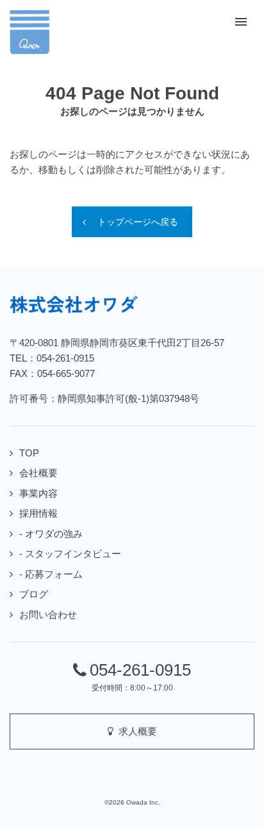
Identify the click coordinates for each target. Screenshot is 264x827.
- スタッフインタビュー (70, 553)
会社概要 (38, 472)
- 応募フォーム (51, 574)
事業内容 (38, 493)
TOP (29, 452)
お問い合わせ (48, 614)
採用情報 (38, 513)
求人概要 (135, 731)
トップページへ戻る (137, 222)
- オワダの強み (51, 533)
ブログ (33, 594)
